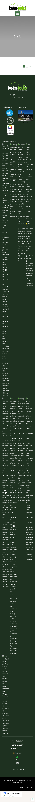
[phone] (24, 769)
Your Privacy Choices (13, 793)
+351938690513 (17, 97)
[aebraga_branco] (17, 748)
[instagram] (14, 769)
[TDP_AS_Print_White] (10, 118)
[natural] (17, 745)
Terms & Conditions (26, 787)
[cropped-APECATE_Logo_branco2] (17, 752)
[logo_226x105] (17, 3)
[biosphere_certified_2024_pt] (10, 125)
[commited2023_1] (9, 110)
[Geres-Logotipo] (17, 757)
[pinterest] (17, 769)
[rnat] (17, 740)
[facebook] (11, 769)
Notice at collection (8, 796)
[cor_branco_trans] (17, 82)
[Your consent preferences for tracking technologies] (32, 799)
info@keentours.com (17, 95)
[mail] (20, 769)
